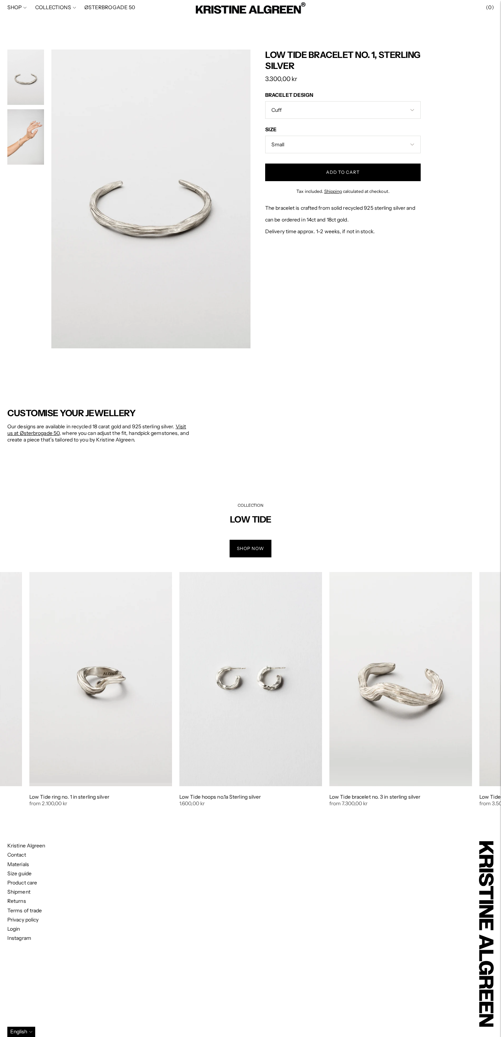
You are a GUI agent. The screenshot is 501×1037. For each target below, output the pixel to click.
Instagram (19, 938)
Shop (14, 7)
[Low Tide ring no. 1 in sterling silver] (100, 679)
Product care (22, 882)
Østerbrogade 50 (109, 7)
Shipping (333, 191)
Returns (16, 901)
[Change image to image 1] (25, 77)
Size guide (19, 873)
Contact (16, 854)
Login (13, 929)
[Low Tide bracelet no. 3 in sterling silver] (400, 679)
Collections (53, 7)
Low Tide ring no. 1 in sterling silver (69, 797)
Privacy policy (23, 919)
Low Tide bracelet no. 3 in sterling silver (374, 797)
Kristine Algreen (26, 845)
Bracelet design (289, 95)
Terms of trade (24, 910)
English (18, 1031)
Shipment (18, 891)
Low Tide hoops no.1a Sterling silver (220, 797)
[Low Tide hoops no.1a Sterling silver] (250, 679)
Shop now (250, 548)
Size (271, 129)
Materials (18, 864)
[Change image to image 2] (25, 137)
